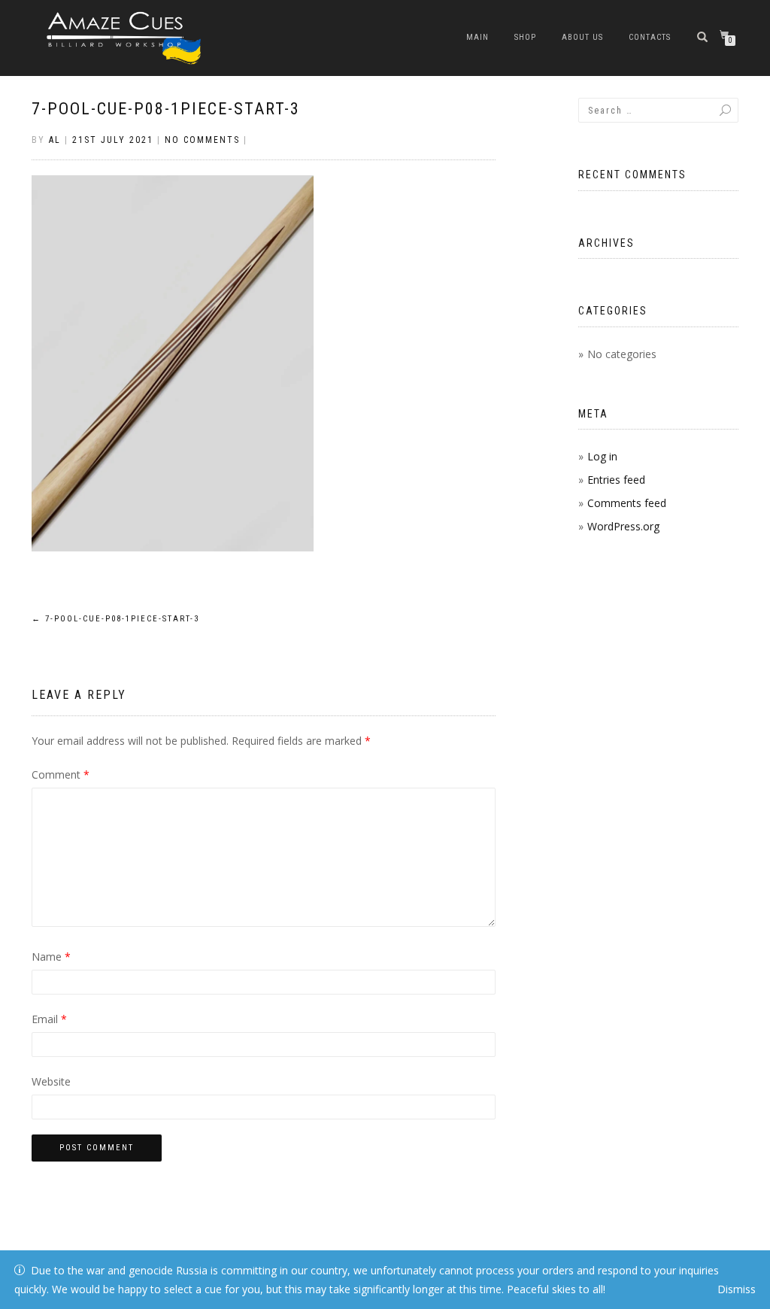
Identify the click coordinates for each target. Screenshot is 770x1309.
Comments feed (626, 503)
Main (477, 37)
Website (51, 1081)
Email (49, 1019)
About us (582, 37)
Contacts (650, 37)
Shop (525, 37)
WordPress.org (623, 526)
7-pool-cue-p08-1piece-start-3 (166, 108)
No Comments (202, 140)
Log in (602, 456)
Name (51, 956)
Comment (60, 774)
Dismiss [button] (736, 1289)
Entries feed (616, 479)
